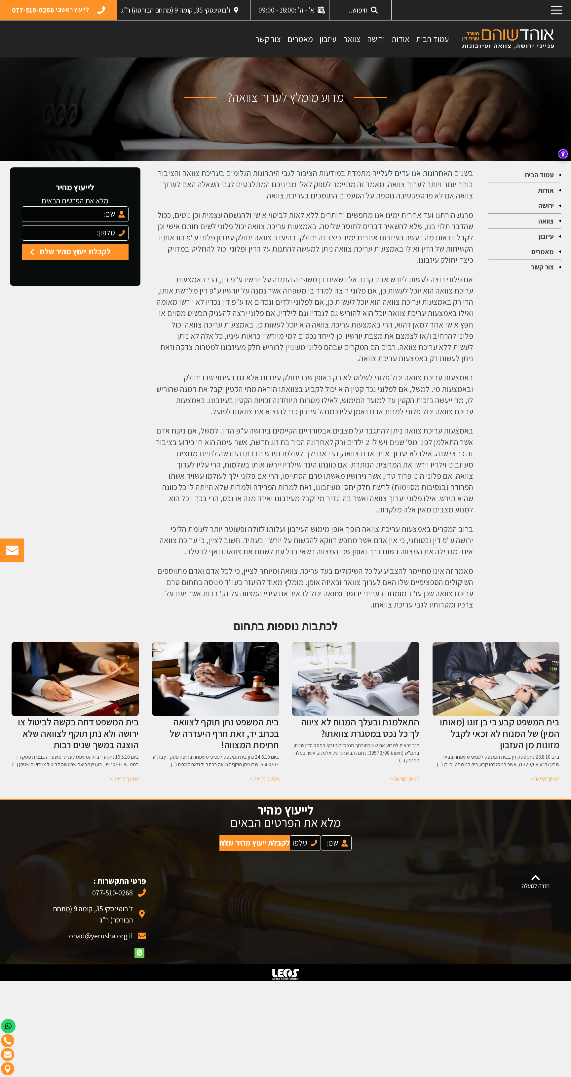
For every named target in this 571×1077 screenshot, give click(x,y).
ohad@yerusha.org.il (101, 929)
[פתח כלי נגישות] (563, 154)
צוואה (352, 38)
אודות (400, 38)
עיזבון (328, 38)
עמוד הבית (432, 38)
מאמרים (300, 38)
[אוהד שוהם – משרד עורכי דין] (508, 38)
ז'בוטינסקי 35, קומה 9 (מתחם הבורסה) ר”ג (176, 10)
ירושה (376, 38)
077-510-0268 (112, 886)
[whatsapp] (139, 946)
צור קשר (268, 38)
